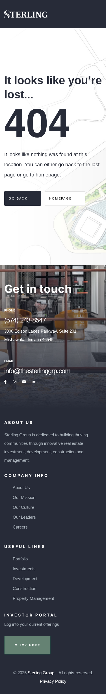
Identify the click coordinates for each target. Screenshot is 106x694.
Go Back (19, 198)
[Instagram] (15, 382)
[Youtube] (24, 382)
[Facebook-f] (5, 382)
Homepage (61, 198)
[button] (27, 645)
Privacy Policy (53, 681)
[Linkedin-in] (33, 382)
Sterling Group (41, 672)
